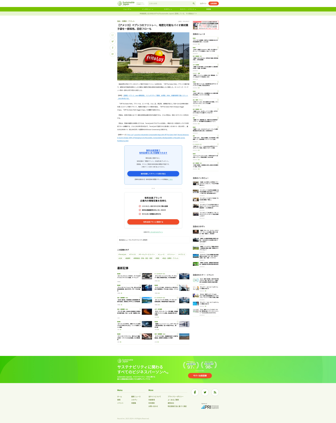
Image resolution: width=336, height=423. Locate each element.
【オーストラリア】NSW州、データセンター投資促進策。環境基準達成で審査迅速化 (166, 300)
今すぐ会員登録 (200, 375)
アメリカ (133, 254)
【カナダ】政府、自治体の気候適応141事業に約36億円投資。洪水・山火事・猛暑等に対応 (129, 312)
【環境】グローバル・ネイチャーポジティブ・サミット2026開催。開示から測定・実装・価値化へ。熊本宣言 (209, 232)
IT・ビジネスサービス (160, 273)
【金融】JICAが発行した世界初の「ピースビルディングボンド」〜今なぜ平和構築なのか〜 (209, 183)
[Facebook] (195, 392)
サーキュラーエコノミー (147, 254)
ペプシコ (182, 254)
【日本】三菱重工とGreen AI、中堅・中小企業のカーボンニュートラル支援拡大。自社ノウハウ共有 (205, 50)
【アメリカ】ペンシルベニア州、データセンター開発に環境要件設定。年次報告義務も (166, 276)
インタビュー (146, 9)
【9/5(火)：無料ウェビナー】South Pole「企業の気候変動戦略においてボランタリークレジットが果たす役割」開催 (209, 295)
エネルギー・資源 (196, 73)
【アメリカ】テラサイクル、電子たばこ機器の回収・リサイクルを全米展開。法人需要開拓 (128, 337)
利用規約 (151, 403)
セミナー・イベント (187, 9)
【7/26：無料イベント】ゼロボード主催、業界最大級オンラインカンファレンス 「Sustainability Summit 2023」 (209, 311)
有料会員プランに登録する (153, 222)
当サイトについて (154, 396)
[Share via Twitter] (112, 41)
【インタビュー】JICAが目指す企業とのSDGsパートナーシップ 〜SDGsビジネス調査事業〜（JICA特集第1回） (209, 206)
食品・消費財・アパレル (126, 21)
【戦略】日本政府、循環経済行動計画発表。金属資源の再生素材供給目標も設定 (209, 263)
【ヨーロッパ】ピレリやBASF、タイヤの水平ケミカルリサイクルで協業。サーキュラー (129, 276)
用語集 (208, 9)
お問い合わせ (153, 406)
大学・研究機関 (158, 309)
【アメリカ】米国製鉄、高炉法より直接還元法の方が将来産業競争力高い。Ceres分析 (205, 40)
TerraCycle (122, 254)
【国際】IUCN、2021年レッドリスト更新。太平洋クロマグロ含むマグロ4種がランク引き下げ (205, 112)
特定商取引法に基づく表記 (177, 406)
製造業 (118, 273)
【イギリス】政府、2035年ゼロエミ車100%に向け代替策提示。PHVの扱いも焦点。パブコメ (166, 288)
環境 (157, 258)
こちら (170, 179)
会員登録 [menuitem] (213, 3)
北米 (120, 258)
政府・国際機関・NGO (122, 297)
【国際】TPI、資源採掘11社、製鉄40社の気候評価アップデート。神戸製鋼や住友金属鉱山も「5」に (205, 120)
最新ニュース (136, 396)
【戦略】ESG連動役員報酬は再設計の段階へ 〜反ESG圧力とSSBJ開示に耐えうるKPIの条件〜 (209, 240)
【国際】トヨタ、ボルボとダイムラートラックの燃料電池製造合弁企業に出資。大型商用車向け (205, 129)
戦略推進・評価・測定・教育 (143, 258)
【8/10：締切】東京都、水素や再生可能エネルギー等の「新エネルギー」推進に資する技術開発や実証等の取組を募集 (209, 280)
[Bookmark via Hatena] (112, 54)
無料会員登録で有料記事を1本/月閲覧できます (153, 151)
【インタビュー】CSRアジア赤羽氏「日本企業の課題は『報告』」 (209, 198)
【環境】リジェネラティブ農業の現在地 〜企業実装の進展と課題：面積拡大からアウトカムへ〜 (209, 248)
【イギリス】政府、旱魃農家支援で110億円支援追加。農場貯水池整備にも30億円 (166, 337)
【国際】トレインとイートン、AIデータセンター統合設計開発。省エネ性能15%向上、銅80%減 (166, 325)
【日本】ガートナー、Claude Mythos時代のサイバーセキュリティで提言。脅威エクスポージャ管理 (205, 147)
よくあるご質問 (173, 400)
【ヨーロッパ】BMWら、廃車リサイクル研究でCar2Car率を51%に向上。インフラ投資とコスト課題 (129, 325)
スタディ (167, 9)
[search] (193, 3)
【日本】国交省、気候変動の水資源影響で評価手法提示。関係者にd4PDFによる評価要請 (128, 300)
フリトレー (171, 254)
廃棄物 (128, 258)
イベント (120, 403)
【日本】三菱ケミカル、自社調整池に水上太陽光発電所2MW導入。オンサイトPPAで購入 (205, 94)
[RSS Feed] (215, 392)
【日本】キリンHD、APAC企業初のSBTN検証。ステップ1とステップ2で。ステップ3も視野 (205, 102)
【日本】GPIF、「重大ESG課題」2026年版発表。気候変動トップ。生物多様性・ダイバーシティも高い (205, 138)
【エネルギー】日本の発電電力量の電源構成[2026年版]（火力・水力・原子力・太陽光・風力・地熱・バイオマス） (209, 256)
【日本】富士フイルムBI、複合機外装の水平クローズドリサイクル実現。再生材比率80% (205, 84)
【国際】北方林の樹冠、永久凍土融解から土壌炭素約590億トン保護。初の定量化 (205, 67)
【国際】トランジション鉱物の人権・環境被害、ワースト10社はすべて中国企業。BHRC (205, 76)
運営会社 (171, 403)
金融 (194, 117)
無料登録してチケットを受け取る (153, 174)
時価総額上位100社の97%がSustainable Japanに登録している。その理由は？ (168, 13)
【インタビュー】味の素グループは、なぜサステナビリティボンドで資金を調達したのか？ (209, 214)
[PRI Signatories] (210, 406)
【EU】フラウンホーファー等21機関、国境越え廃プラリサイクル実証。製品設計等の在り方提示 (166, 313)
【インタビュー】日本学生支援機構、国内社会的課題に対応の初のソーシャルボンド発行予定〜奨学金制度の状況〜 (209, 191)
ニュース (126, 9)
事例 (118, 400)
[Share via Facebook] (112, 48)
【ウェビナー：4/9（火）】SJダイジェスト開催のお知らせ (209, 287)
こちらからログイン (156, 232)
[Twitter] (205, 392)
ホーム (119, 396)
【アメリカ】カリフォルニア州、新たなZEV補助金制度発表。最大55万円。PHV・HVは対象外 (129, 289)
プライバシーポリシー (175, 396)
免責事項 (151, 400)
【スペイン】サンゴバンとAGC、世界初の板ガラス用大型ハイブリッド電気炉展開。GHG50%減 (205, 156)
